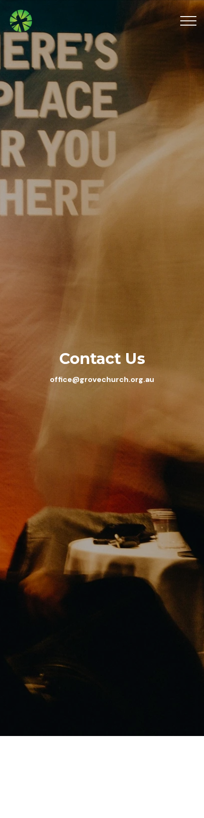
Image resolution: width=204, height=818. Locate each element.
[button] (188, 21)
